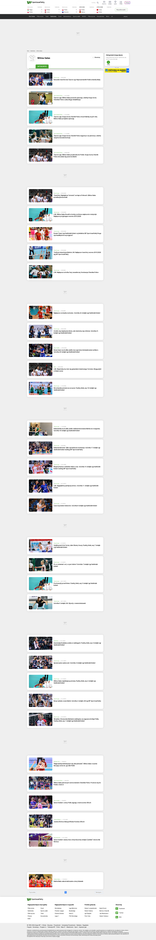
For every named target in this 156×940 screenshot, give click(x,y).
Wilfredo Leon (57, 761)
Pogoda (29, 927)
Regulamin (85, 925)
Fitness (30, 916)
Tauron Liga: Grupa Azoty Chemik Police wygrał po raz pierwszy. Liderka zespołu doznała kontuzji (77, 137)
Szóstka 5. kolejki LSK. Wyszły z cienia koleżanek (70, 603)
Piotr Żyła (87, 916)
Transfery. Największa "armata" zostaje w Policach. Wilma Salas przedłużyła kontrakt (75, 196)
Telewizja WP (51, 927)
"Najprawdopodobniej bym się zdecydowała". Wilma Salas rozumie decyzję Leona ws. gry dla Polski (75, 764)
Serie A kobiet (57, 800)
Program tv (43, 927)
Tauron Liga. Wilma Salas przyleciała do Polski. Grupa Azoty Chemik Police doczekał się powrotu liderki (76, 156)
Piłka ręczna (91, 16)
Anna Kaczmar (57, 837)
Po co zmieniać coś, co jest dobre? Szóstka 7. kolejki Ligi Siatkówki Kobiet (76, 565)
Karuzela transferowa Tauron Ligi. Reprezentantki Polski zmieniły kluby (77, 80)
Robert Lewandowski (91, 908)
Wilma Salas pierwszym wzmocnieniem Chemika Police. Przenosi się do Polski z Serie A (77, 783)
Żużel (59, 16)
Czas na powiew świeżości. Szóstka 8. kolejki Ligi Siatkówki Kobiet (75, 506)
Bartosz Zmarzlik (104, 911)
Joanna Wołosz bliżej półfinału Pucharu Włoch (69, 822)
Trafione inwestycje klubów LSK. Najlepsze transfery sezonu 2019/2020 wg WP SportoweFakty (77, 253)
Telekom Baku (57, 879)
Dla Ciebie (32, 16)
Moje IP (63, 927)
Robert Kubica (89, 911)
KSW (29, 918)
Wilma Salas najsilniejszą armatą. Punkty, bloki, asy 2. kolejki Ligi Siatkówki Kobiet (75, 682)
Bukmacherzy (67, 16)
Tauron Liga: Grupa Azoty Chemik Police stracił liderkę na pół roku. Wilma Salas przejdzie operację (76, 118)
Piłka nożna (40, 16)
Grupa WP (38, 925)
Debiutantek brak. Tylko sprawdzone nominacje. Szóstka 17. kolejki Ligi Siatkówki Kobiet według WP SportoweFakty (77, 448)
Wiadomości (69, 927)
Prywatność (57, 925)
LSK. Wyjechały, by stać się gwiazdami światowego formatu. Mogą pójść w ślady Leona (77, 370)
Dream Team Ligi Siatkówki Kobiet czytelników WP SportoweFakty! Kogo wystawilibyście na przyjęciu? (77, 234)
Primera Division (59, 913)
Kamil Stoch (102, 908)
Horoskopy (36, 927)
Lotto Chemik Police (58, 95)
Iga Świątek (88, 913)
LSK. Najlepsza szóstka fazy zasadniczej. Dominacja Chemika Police (76, 272)
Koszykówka (100, 16)
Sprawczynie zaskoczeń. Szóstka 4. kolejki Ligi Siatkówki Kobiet (74, 663)
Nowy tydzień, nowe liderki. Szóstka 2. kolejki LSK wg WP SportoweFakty (77, 701)
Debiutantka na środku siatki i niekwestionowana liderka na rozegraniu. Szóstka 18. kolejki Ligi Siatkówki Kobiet (77, 429)
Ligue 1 (57, 916)
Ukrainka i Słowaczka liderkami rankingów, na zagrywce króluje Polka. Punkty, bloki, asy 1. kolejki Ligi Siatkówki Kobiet (76, 720)
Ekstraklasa (58, 908)
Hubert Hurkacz (103, 916)
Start (28, 51)
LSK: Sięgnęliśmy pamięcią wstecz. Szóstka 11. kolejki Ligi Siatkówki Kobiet (76, 486)
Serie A (71, 913)
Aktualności (42, 66)
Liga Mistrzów (73, 908)
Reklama (79, 925)
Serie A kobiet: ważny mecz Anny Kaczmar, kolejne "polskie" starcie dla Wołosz (77, 841)
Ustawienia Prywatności (68, 925)
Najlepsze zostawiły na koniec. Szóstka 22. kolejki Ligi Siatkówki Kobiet (77, 313)
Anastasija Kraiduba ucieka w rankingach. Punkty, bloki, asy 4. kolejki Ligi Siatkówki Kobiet (77, 644)
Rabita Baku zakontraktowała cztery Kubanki (68, 881)
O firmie (44, 925)
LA (112, 16)
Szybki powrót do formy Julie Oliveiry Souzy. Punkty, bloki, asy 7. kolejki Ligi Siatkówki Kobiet (77, 546)
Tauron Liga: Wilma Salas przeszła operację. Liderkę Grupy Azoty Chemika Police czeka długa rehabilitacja (75, 98)
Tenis (46, 16)
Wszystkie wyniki (120, 9)
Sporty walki (76, 16)
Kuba (55, 367)
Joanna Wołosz (57, 819)
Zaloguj (127, 2)
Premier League (59, 911)
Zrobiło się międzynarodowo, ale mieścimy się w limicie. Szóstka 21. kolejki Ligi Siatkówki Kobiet (76, 332)
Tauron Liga (56, 77)
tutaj (59, 936)
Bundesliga (72, 911)
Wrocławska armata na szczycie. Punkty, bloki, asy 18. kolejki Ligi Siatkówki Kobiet (75, 389)
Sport (76, 927)
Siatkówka (53, 16)
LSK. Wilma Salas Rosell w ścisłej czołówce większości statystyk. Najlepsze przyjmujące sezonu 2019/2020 (75, 215)
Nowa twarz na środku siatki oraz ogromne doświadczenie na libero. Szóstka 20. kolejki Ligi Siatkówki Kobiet (76, 351)
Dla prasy (50, 925)
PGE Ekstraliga (73, 916)
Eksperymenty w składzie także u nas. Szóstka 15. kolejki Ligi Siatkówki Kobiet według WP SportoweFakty (77, 467)
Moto (107, 16)
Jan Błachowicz (103, 913)
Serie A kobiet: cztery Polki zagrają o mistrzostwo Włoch (72, 803)
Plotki (58, 927)
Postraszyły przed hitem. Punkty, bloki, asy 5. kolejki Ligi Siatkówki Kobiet (75, 584)
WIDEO (84, 16)
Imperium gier (83, 927)
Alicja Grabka (57, 348)
